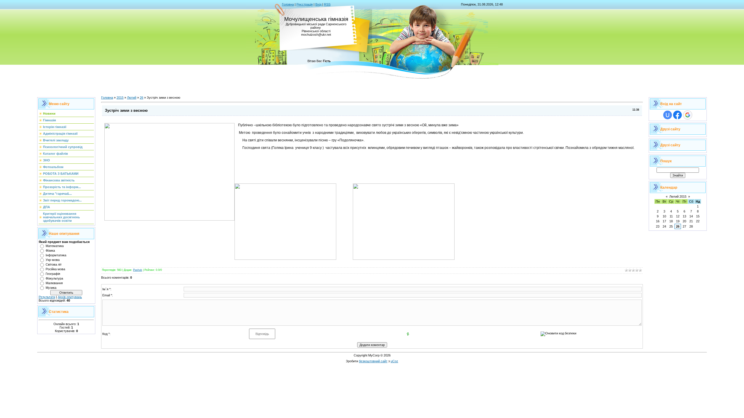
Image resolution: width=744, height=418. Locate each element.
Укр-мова (53, 260)
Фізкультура (54, 278)
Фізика (50, 250)
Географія (53, 273)
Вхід (318, 4)
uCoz (394, 361)
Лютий (131, 97)
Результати (47, 297)
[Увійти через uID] (667, 115)
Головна (288, 4)
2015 (120, 97)
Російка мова (55, 269)
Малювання (54, 283)
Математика (55, 246)
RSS (327, 4)
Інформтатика (56, 255)
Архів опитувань (70, 297)
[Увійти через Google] (687, 115)
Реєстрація (304, 4)
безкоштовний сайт (373, 361)
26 (141, 97)
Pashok (137, 270)
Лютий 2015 (677, 196)
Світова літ (54, 264)
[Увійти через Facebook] (677, 115)
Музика (51, 287)
